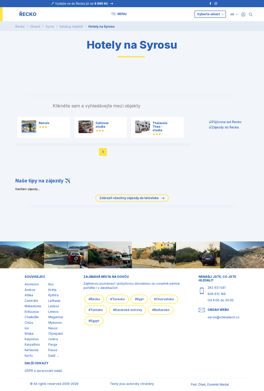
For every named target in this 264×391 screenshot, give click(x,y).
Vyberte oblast (209, 14)
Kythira (53, 295)
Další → (53, 355)
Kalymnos (32, 339)
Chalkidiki (32, 317)
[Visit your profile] (243, 14)
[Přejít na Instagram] (216, 3)
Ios (27, 328)
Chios (29, 322)
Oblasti (35, 26)
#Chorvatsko (164, 299)
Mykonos (55, 322)
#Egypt (94, 321)
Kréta (52, 290)
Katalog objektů (71, 26)
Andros (30, 290)
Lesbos (53, 306)
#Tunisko (96, 310)
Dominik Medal (218, 384)
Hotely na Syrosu (101, 26)
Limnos (53, 312)
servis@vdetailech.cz (223, 317)
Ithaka (29, 333)
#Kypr (139, 299)
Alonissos (32, 284)
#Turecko (117, 299)
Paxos (52, 350)
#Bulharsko (161, 310)
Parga (52, 344)
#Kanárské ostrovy (127, 310)
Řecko (20, 26)
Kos (51, 284)
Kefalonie (32, 350)
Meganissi (55, 317)
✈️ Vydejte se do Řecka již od (79, 3)
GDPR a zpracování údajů (43, 371)
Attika (29, 295)
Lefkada (54, 301)
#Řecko (94, 299)
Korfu (29, 355)
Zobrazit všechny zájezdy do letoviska (129, 198)
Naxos (53, 328)
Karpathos (32, 344)
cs (232, 14)
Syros (50, 26)
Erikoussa (32, 312)
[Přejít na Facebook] (209, 3)
